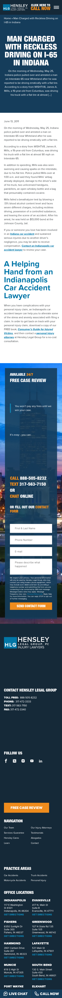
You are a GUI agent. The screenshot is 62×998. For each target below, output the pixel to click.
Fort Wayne (13, 986)
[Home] (15, 7)
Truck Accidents (39, 875)
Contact (35, 843)
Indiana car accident (22, 234)
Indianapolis (15, 900)
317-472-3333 (23, 701)
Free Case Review (26, 808)
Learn (7, 843)
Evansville (41, 900)
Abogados (36, 838)
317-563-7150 (28, 485)
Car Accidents (11, 875)
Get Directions (14, 914)
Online (21, 497)
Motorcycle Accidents (15, 880)
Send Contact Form (31, 606)
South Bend (42, 965)
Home (7, 18)
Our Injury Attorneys (41, 827)
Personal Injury (38, 880)
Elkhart (39, 986)
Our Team (9, 827)
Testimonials (37, 833)
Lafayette (40, 943)
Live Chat (18, 994)
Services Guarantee (14, 833)
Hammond (12, 943)
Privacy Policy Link (34, 594)
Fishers (10, 922)
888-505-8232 (28, 479)
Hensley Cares (11, 838)
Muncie (10, 965)
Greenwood (42, 922)
